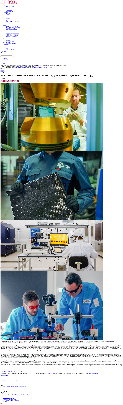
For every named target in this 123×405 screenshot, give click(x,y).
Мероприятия (6, 61)
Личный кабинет (6, 386)
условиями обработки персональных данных (23, 67)
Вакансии (5, 58)
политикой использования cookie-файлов (43, 67)
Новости (5, 60)
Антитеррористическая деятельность (11, 400)
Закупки (5, 401)
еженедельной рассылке (94, 373)
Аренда (12, 386)
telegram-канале (51, 373)
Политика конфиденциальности (10, 396)
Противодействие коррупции (9, 399)
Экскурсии (5, 59)
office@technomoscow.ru (6, 388)
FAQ (4, 63)
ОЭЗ (1, 386)
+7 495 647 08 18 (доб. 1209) (7, 371)
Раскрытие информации (8, 398)
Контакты (16, 386)
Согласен (3, 68)
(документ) (36, 66)
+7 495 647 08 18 (4, 51)
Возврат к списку (4, 375)
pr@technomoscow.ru (17, 371)
